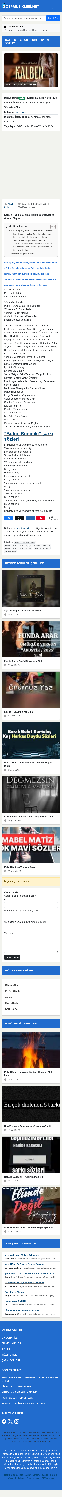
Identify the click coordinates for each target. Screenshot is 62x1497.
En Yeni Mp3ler (13, 991)
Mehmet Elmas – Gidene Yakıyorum (22, 1255)
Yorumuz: (9, 933)
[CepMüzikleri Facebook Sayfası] (5, 1421)
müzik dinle (42, 1435)
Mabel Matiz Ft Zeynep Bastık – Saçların (24, 1264)
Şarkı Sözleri (16, 26)
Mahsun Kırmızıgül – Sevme (19, 1392)
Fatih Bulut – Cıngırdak (17, 1398)
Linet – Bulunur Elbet (16, 1386)
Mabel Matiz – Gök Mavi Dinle (20, 867)
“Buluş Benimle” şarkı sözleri (21, 253)
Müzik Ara (53, 18)
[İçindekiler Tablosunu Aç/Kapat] (51, 226)
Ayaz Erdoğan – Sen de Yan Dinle (22, 610)
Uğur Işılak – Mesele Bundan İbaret (22, 1310)
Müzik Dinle (11, 1003)
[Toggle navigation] (56, 6)
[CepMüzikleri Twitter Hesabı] (11, 1421)
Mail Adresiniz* (21, 910)
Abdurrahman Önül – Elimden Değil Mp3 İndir (28, 1227)
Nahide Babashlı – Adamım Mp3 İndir (24, 1177)
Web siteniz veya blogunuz (25, 922)
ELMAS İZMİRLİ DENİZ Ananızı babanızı (25, 1403)
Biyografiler (11, 985)
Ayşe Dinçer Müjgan (14, 1292)
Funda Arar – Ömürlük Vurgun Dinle (23, 661)
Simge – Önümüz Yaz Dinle (18, 712)
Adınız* (8, 899)
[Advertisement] (31, 166)
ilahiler (9, 997)
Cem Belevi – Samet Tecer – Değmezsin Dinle (28, 816)
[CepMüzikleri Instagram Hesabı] (16, 1421)
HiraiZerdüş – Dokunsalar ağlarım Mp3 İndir (27, 1126)
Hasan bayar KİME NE (15, 1301)
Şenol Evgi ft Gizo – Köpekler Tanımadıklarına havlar (30, 1273)
